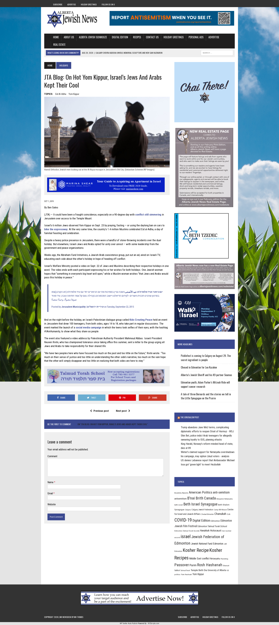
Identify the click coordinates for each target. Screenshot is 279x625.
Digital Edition (120, 37)
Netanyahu (215, 558)
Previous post (101, 410)
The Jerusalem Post (189, 417)
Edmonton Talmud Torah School (212, 526)
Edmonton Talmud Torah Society (186, 531)
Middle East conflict (199, 558)
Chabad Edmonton (207, 514)
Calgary (188, 510)
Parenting (224, 559)
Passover (181, 564)
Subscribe (57, 4)
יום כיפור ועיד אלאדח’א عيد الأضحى (144, 291)
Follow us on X (108, 4)
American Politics (200, 492)
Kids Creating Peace (140, 319)
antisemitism (180, 498)
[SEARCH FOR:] (217, 52)
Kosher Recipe (196, 550)
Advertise (71, 4)
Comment (52, 456)
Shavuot (226, 565)
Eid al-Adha (60, 94)
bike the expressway (55, 229)
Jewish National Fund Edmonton (207, 543)
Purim (193, 565)
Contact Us (152, 37)
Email (50, 493)
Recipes (137, 37)
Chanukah (220, 514)
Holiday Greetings (89, 4)
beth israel (178, 505)
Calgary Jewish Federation (202, 509)
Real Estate (59, 45)
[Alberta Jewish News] (74, 19)
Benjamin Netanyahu (225, 499)
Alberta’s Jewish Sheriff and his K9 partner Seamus (206, 375)
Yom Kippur (74, 94)
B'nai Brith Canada (201, 498)
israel (186, 536)
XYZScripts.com (153, 623)
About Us (69, 37)
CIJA (228, 514)
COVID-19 (183, 520)
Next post (121, 410)
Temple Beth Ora (199, 570)
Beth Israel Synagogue (200, 504)
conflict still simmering (148, 214)
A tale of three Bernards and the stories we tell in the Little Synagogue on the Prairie (206, 396)
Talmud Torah (185, 570)
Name (50, 482)
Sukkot (177, 570)
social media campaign (88, 327)
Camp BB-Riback (220, 510)
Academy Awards (181, 493)
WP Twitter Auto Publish (129, 623)
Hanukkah (204, 530)
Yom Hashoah (186, 574)
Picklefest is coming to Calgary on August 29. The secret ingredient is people (206, 358)
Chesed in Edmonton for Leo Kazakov (199, 367)
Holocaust (215, 530)
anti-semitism (221, 492)
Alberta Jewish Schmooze (93, 37)
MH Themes (78, 617)
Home (56, 37)
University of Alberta (217, 570)
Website (51, 504)
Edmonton (215, 521)
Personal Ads (196, 37)
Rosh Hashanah (209, 564)
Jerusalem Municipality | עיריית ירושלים (82, 306)
